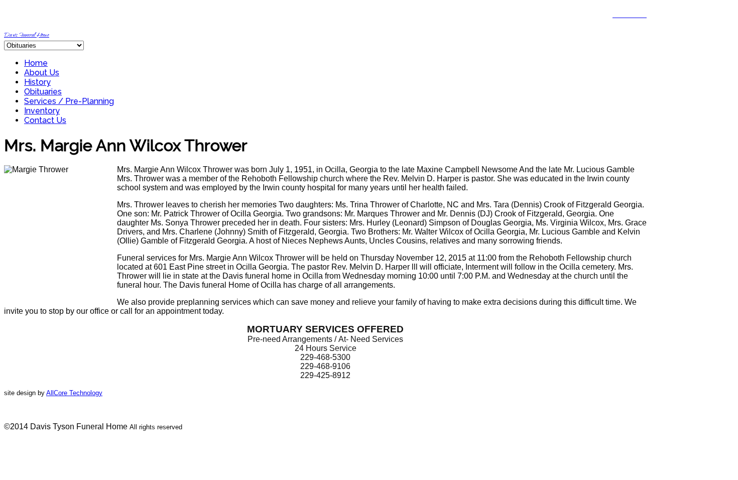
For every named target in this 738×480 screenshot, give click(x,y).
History (37, 82)
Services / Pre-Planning (69, 101)
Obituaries (43, 91)
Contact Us (45, 120)
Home (36, 63)
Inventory (42, 110)
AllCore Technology (74, 393)
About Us (41, 72)
